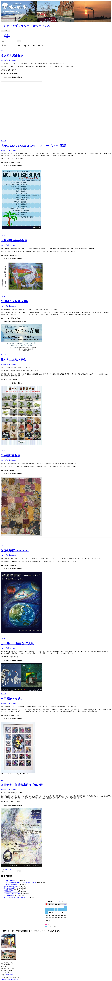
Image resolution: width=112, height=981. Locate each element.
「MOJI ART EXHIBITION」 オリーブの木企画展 (33, 145)
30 (5, 869)
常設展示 (7, 36)
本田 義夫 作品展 (11, 698)
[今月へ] (62, 901)
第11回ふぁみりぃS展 (14, 301)
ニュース (3, 50)
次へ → (8, 869)
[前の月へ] (59, 901)
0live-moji (13, 60)
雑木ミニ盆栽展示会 (13, 359)
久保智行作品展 (10, 455)
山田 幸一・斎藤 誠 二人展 (17, 643)
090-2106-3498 (10, 974)
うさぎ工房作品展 (12, 55)
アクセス (7, 37)
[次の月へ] (65, 901)
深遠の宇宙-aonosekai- (15, 550)
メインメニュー (5, 30)
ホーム (6, 34)
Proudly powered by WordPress (9, 979)
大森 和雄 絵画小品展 (14, 240)
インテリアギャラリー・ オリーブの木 (25, 25)
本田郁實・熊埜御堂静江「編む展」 (23, 784)
